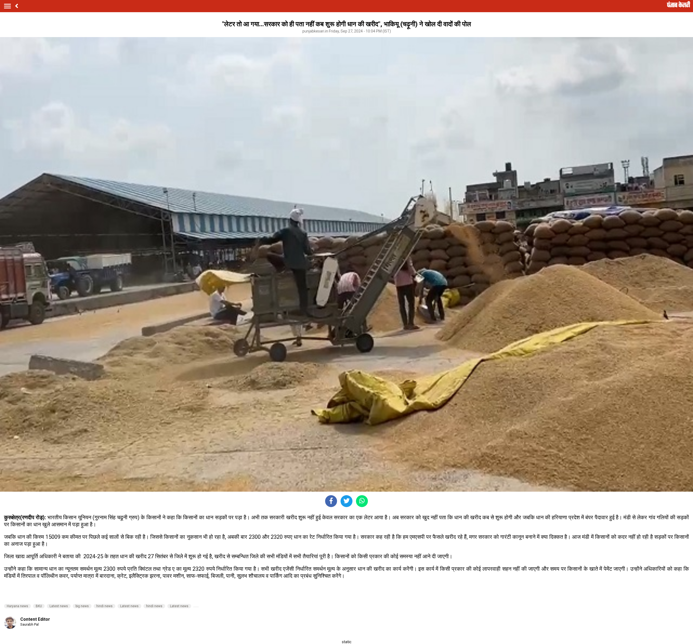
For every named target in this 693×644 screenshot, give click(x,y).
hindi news (104, 606)
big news (82, 606)
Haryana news (17, 606)
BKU (39, 606)
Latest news (59, 606)
